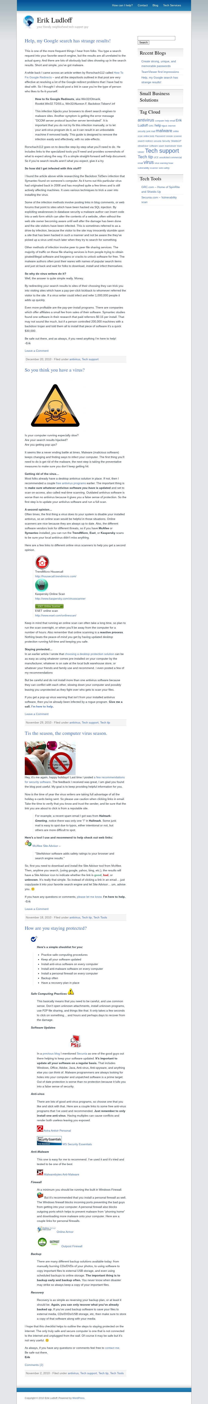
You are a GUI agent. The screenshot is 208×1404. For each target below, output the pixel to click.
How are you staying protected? (56, 928)
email (172, 120)
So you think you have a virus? (55, 370)
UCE (156, 157)
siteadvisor (143, 146)
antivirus (74, 359)
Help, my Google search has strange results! (68, 40)
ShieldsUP (176, 141)
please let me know (89, 896)
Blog (155, 5)
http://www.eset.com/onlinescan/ (55, 615)
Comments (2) (34, 1364)
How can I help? (122, 5)
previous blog (51, 1053)
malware (164, 130)
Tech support (90, 359)
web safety (164, 168)
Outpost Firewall (71, 1246)
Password (160, 136)
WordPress (78, 1398)
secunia (157, 141)
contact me (112, 1347)
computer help (162, 120)
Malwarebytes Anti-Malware (61, 1174)
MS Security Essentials (77, 1144)
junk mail (150, 131)
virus (149, 162)
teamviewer (170, 146)
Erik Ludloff (54, 20)
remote (169, 136)
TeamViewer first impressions (160, 71)
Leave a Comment (37, 350)
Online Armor (65, 1231)
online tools (148, 136)
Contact (143, 5)
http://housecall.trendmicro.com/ (55, 576)
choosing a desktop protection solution (89, 654)
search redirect (145, 141)
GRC (151, 126)
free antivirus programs (71, 483)
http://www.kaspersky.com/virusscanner (60, 598)
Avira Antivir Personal (57, 1130)
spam (161, 146)
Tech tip (105, 722)
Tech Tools (100, 917)
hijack (164, 126)
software (153, 146)
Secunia (82, 1053)
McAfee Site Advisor (45, 845)
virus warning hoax (164, 163)
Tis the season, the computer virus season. (66, 733)
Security (166, 141)
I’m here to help (42, 706)
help (158, 125)
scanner (178, 136)
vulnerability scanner (148, 168)
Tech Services (172, 5)
